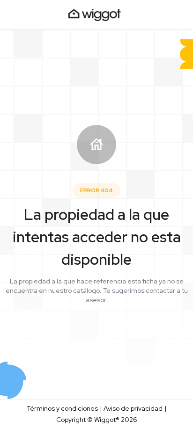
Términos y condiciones (62, 408)
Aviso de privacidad (133, 408)
